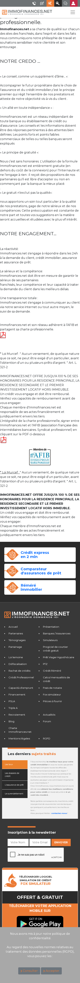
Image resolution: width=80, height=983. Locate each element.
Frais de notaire (52, 687)
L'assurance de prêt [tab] (14, 785)
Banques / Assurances (56, 633)
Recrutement (17, 714)
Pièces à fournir (52, 701)
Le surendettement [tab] (14, 793)
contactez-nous (59, 813)
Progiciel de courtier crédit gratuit (55, 648)
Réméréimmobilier (31, 587)
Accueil (13, 626)
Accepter (52, 971)
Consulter (30, 971)
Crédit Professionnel (21, 677)
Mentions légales (19, 738)
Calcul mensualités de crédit (56, 679)
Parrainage (15, 646)
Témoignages (17, 640)
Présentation (51, 626)
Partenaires (16, 633)
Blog (11, 721)
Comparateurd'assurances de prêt (41, 571)
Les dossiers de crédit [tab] (12, 774)
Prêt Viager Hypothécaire (58, 657)
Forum (47, 721)
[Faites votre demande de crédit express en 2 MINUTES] (12, 554)
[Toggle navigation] (73, 12)
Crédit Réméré (52, 670)
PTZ (45, 663)
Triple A (13, 707)
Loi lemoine (16, 657)
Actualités (49, 714)
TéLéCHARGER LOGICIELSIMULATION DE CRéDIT (35, 880)
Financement (17, 694)
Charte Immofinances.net (20, 730)
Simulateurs (50, 640)
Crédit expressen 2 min (35, 554)
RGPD (46, 738)
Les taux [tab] (9, 764)
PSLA (12, 701)
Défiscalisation (18, 663)
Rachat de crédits (19, 670)
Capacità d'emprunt (21, 687)
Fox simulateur (52, 694)
